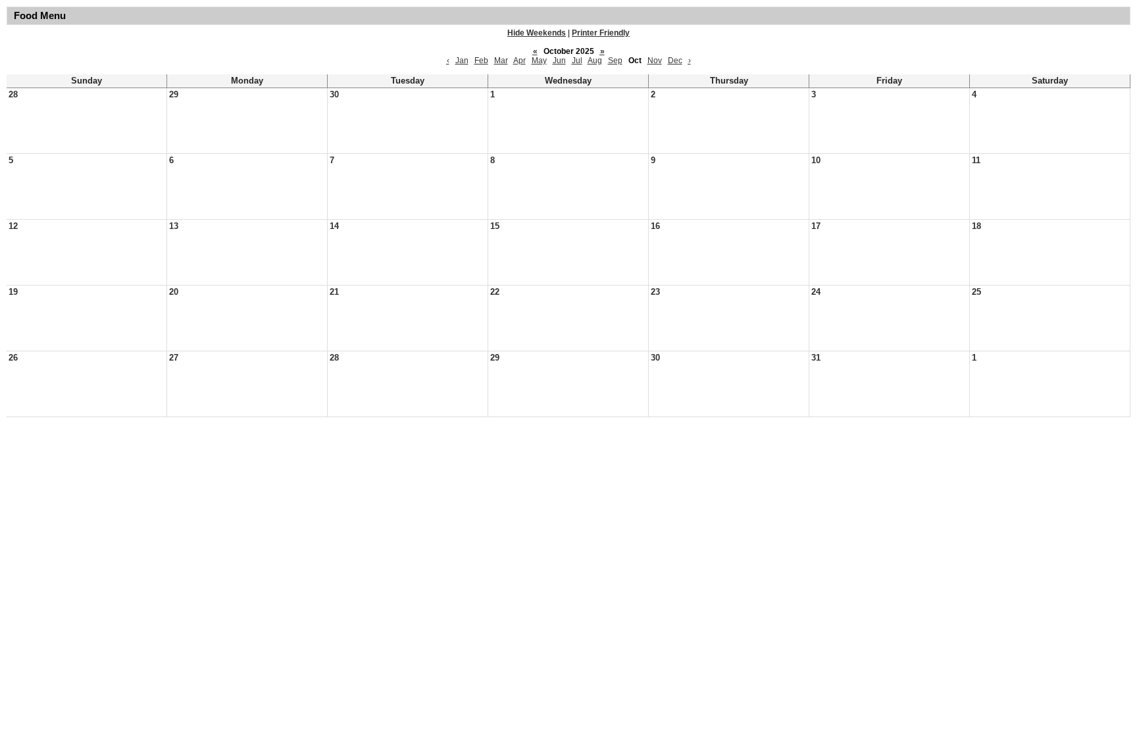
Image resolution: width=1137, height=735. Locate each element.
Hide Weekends (536, 33)
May (539, 60)
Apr (519, 60)
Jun (559, 60)
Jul (577, 60)
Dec (675, 60)
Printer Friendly (601, 33)
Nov (654, 60)
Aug (595, 60)
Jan (461, 60)
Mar (501, 60)
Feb (481, 60)
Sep (615, 60)
